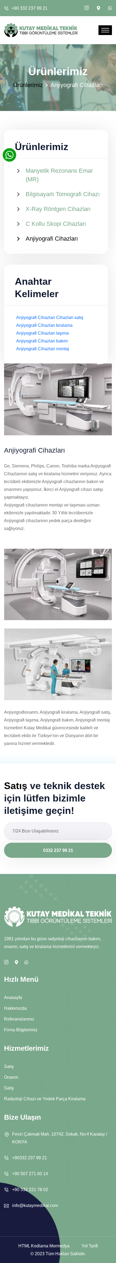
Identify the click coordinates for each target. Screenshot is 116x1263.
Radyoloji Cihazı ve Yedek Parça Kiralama (45, 1099)
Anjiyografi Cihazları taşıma (42, 333)
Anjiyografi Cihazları (52, 238)
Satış (9, 1066)
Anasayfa (13, 997)
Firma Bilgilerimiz (20, 1030)
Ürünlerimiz (28, 85)
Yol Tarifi (89, 1246)
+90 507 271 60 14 (30, 1173)
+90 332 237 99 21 (29, 8)
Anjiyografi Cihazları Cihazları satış (49, 317)
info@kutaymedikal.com (35, 1205)
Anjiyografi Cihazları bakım (42, 341)
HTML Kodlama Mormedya (44, 1246)
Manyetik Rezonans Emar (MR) (59, 175)
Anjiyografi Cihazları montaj (42, 348)
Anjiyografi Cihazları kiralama (44, 325)
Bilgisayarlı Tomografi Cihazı (63, 194)
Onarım (11, 1077)
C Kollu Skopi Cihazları (56, 223)
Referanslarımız (19, 1019)
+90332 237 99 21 (29, 1158)
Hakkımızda (15, 1008)
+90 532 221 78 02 (30, 1189)
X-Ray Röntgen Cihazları (58, 209)
